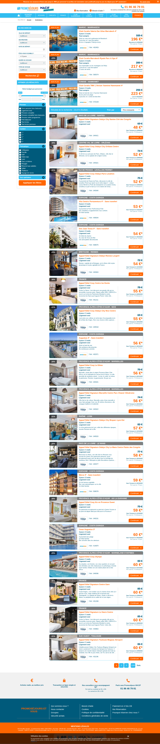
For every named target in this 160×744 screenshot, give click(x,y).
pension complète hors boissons (33, 115)
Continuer (134, 49)
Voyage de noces (27, 173)
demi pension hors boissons (31, 108)
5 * (22, 142)
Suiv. (139, 665)
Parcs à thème (26, 161)
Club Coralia (89, 15)
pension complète (27, 113)
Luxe (23, 159)
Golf (22, 154)
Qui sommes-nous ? (59, 706)
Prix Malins (126, 15)
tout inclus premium (28, 124)
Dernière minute (28, 15)
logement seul (26, 110)
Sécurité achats (57, 716)
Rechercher (30, 76)
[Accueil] (19, 15)
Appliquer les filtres (32, 183)
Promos (138, 15)
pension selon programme (30, 117)
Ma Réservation (119, 709)
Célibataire (25, 150)
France (63, 15)
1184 (133, 665)
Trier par (110, 110)
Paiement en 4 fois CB (122, 706)
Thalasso (24, 170)
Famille (24, 152)
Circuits (52, 15)
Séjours (41, 15)
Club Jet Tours (114, 15)
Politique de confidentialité (93, 713)
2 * (22, 135)
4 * (22, 139)
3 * (22, 137)
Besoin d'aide (87, 706)
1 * (22, 132)
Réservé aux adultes (28, 166)
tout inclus (25, 122)
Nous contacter (57, 709)
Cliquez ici (34, 741)
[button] (32, 36)
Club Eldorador (75, 15)
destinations (39, 20)
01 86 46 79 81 (134, 7)
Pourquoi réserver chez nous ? (125, 713)
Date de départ (24, 46)
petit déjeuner (26, 120)
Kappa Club (101, 15)
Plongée (24, 164)
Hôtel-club (25, 157)
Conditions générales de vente (95, 716)
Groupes (54, 713)
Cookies (85, 709)
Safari (23, 168)
